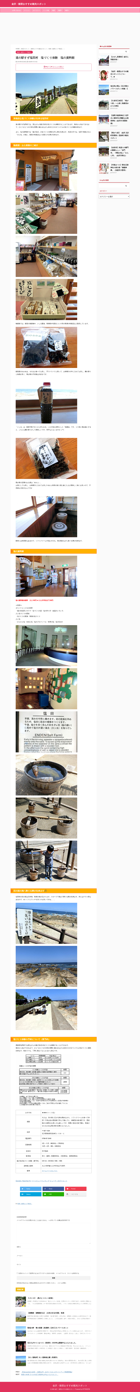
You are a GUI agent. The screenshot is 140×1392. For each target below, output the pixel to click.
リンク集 (46, 10)
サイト (19, 1264)
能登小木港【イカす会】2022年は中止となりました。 (39, 1374)
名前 (19, 1247)
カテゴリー (36, 10)
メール (19, 1256)
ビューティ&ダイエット (58, 1181)
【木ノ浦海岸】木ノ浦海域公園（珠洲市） (43, 1357)
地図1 (60, 10)
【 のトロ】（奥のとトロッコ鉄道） (40, 1298)
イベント (27, 10)
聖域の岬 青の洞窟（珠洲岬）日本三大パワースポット (47, 1328)
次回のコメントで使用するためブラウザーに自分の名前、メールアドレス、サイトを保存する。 (49, 1273)
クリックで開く (58, 67)
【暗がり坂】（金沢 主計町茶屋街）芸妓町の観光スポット (119, 135)
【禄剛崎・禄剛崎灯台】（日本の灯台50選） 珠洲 (45, 1313)
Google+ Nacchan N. (23, 1181)
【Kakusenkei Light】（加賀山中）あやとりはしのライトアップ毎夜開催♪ (46, 1372)
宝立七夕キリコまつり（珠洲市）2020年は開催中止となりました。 (52, 1343)
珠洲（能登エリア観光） (25, 1204)
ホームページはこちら (49, 1171)
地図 (53, 10)
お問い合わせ (16, 10)
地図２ (67, 10)
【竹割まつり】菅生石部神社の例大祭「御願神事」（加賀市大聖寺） (119, 167)
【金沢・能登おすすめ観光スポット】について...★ (119, 74)
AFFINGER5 (86, 1389)
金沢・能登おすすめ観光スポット (29, 3)
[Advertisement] (70, 28)
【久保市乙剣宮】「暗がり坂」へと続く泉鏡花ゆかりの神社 (119, 103)
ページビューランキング (40, 1181)
